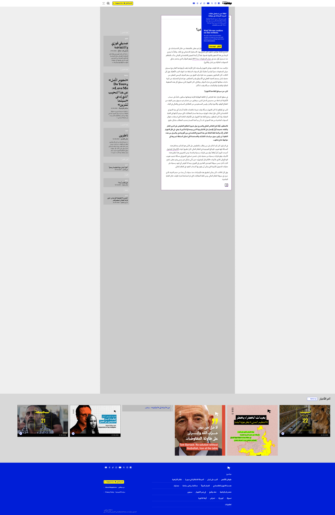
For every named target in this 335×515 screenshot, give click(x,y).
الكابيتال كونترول (173, 149)
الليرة (126, 175)
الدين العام (125, 159)
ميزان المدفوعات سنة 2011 (201, 59)
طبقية (126, 190)
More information (209, 41)
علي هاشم (223, 24)
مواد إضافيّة (313, 399)
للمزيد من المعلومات (217, 25)
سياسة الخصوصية (120, 492)
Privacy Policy (109, 492)
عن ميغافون (121, 487)
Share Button (226, 185)
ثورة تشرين (124, 32)
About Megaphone (111, 487)
